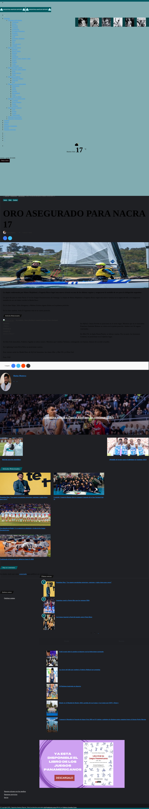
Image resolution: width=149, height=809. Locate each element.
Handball (15, 57)
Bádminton (15, 86)
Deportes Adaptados (10, 126)
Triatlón (14, 46)
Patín (13, 71)
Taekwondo (16, 115)
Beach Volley (16, 51)
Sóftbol (14, 62)
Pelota (14, 89)
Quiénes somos (9, 598)
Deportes (7, 18)
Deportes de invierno (14, 117)
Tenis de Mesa (16, 97)
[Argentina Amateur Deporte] (25, 11)
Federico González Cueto (70, 807)
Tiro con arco (16, 44)
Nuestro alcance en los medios (15, 791)
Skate (14, 75)
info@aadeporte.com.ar (50, 807)
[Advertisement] (74, 176)
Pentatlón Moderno (18, 38)
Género (6, 122)
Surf (13, 82)
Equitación (15, 29)
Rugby (14, 60)
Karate (14, 111)
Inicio (6, 196)
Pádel (14, 88)
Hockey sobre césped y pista (21, 58)
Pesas (14, 40)
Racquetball (16, 93)
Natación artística (17, 78)
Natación (15, 80)
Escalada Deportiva (18, 31)
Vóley (14, 64)
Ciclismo (15, 27)
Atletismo (15, 22)
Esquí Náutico (16, 102)
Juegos (6, 124)
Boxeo (14, 24)
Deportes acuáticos (14, 77)
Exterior (6, 120)
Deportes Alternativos (15, 119)
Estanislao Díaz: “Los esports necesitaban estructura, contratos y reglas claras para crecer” (84, 582)
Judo (13, 109)
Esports (6, 128)
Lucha (14, 113)
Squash (14, 91)
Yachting (15, 106)
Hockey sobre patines (19, 69)
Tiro (13, 42)
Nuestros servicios (10, 129)
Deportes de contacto (15, 108)
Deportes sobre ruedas (15, 68)
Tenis (14, 95)
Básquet (14, 49)
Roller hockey (16, 73)
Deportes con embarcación (16, 98)
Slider (10, 200)
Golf (13, 37)
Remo (14, 104)
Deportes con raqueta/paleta (17, 84)
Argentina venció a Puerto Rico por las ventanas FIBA (78, 417)
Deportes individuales (15, 20)
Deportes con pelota (14, 47)
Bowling (15, 26)
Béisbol (14, 53)
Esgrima (14, 33)
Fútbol (14, 55)
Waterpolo (15, 66)
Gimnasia (15, 35)
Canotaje (15, 100)
